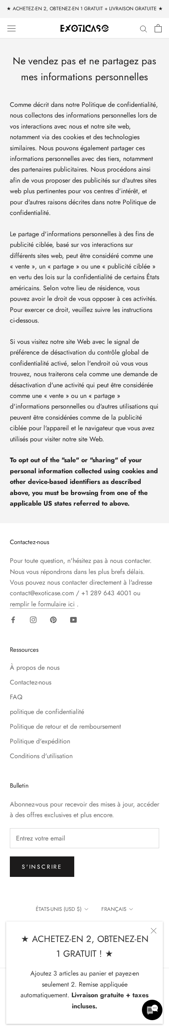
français (113, 909)
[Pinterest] (53, 619)
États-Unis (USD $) (59, 909)
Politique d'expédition (40, 741)
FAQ (16, 697)
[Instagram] (33, 619)
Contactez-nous (30, 682)
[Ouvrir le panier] (158, 28)
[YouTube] (73, 619)
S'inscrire (42, 867)
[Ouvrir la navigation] (11, 28)
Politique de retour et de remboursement (65, 726)
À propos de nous (34, 667)
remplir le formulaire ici (42, 604)
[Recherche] (143, 28)
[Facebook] (13, 619)
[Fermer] (154, 931)
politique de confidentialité (47, 711)
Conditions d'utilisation (41, 756)
